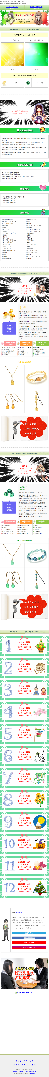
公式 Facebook (29, 938)
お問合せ (21, 1071)
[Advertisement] (24, 1027)
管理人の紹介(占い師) (36, 7)
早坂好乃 (19, 912)
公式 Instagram (29, 947)
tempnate (33, 1073)
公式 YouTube (29, 942)
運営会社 (15, 1071)
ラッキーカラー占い (12, 7)
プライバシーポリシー (30, 1071)
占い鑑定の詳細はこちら (25, 993)
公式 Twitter (29, 933)
